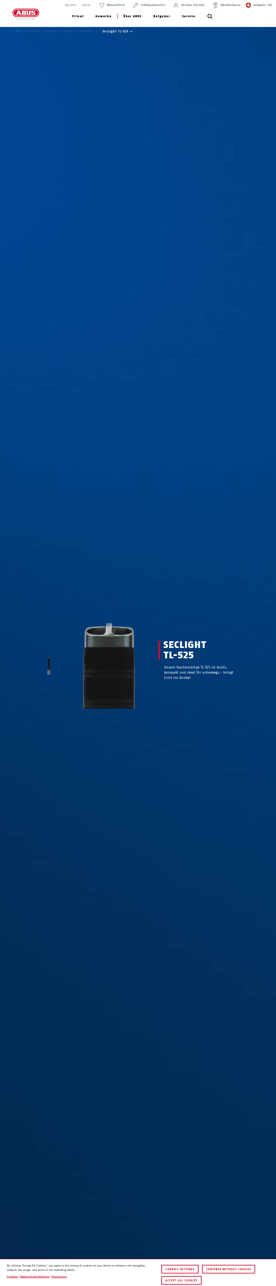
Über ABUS (132, 16)
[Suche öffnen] (210, 18)
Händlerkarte (230, 5)
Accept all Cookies (181, 1280)
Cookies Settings (179, 1269)
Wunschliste (116, 5)
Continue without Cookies (228, 1269)
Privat (78, 16)
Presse (86, 5)
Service (189, 16)
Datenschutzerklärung (34, 1276)
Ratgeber (161, 16)
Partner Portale (193, 5)
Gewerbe (103, 16)
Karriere (70, 5)
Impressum (59, 1276)
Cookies (12, 1276)
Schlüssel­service (153, 5)
